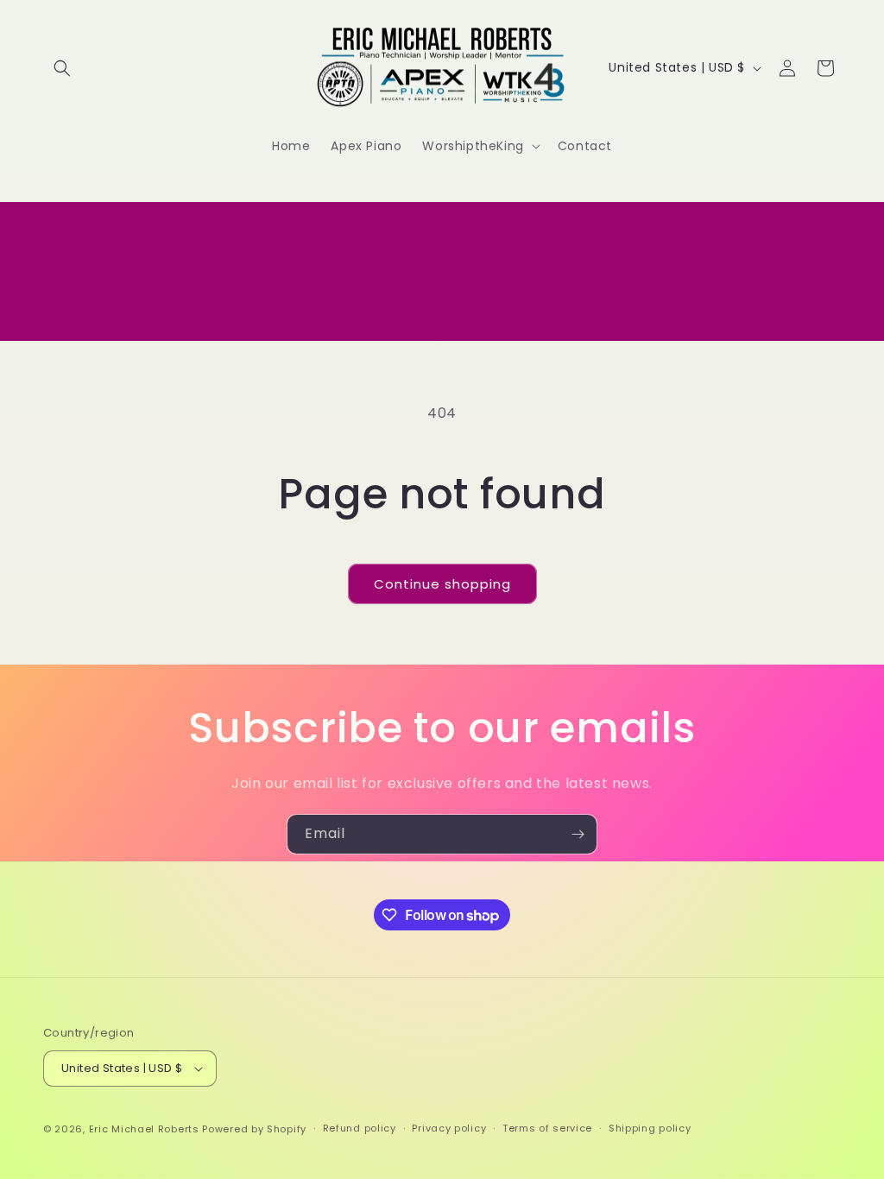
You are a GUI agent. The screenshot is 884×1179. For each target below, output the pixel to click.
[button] (62, 68)
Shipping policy (650, 1128)
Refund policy (359, 1128)
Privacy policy (449, 1128)
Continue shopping (442, 584)
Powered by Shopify (254, 1129)
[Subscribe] (578, 834)
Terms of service (547, 1128)
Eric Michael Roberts (144, 1129)
